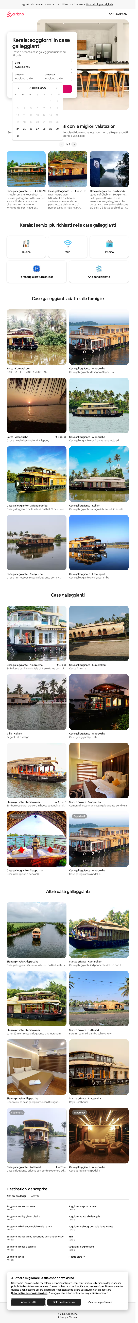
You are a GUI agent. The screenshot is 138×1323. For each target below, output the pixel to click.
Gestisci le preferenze (100, 1302)
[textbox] (27, 78)
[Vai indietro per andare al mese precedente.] (18, 88)
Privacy (62, 1317)
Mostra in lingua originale (99, 4)
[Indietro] (61, 144)
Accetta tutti (28, 1302)
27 (37, 128)
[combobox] (42, 67)
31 (18, 135)
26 (31, 128)
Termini (73, 1317)
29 (50, 128)
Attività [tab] (35, 1196)
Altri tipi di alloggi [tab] (16, 1196)
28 (44, 128)
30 (57, 128)
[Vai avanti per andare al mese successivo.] (57, 88)
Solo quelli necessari (64, 1302)
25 (24, 128)
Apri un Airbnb (118, 14)
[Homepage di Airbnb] (15, 14)
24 (17, 128)
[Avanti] (74, 144)
